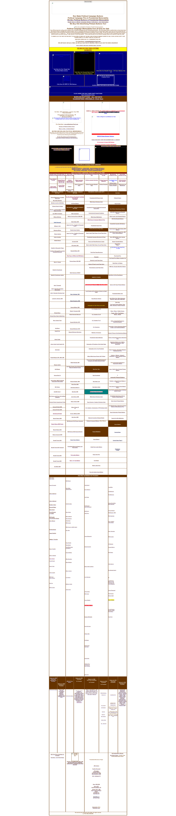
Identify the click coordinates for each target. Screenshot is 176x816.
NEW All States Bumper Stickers (105, 136)
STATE (105, 113)
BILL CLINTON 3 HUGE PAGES (80, 170)
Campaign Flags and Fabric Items (111, 146)
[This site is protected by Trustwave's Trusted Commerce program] (88, 27)
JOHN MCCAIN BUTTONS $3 (88, 169)
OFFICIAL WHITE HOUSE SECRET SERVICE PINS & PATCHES (61, 149)
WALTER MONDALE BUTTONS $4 (97, 168)
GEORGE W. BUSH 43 (76, 169)
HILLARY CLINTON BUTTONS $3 (95, 170)
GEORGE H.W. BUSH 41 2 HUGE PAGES (80, 168)
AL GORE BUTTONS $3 (99, 169)
